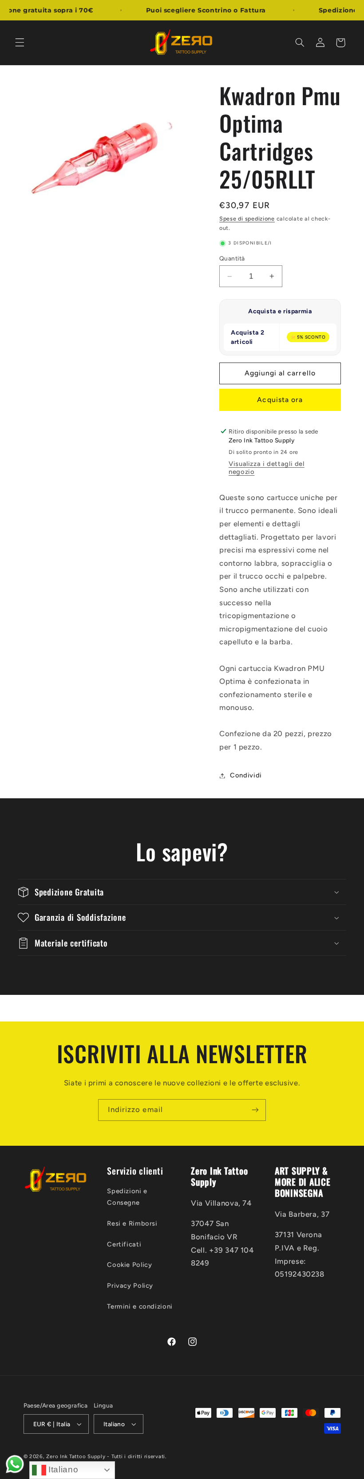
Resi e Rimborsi (132, 1223)
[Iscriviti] (255, 1110)
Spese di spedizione (247, 218)
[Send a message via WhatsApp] (14, 1464)
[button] (19, 42)
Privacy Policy (130, 1286)
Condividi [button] (246, 775)
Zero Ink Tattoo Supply (75, 1456)
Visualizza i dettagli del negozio (267, 468)
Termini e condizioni (140, 1306)
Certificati (124, 1244)
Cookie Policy (129, 1265)
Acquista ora (280, 399)
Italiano (62, 1469)
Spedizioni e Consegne (127, 1197)
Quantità (232, 258)
